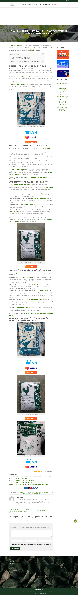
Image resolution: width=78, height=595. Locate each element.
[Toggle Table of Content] (42, 54)
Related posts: (14, 62)
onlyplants (29, 493)
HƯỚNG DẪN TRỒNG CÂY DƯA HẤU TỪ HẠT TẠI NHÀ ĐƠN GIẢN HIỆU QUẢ (63, 84)
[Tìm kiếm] (66, 4)
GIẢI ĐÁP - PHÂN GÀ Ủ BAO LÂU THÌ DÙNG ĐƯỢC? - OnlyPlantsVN (29, 520)
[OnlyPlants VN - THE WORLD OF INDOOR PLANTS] (14, 4)
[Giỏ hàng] (68, 4)
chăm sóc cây (38, 492)
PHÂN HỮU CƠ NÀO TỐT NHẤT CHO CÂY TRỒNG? (22, 482)
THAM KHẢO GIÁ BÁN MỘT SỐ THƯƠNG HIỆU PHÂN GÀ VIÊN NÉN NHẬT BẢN (27, 61)
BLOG (37, 4)
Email (26, 538)
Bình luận (12, 529)
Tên (11, 538)
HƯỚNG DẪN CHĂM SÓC (45, 4)
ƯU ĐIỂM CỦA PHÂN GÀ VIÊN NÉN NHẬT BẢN (20, 58)
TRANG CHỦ (23, 4)
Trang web (41, 538)
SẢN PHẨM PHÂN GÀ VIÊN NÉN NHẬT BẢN (19, 56)
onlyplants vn (33, 493)
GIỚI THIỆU (29, 4)
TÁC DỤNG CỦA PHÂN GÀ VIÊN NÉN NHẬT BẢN (20, 57)
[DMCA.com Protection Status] (39, 589)
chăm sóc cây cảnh (45, 492)
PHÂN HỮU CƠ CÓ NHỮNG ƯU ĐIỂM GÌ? (19, 478)
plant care (38, 493)
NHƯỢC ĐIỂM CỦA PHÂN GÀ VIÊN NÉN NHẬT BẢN (21, 60)
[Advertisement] (39, 16)
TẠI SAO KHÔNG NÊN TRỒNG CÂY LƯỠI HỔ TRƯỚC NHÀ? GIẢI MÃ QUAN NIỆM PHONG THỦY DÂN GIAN (62, 90)
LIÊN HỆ (53, 4)
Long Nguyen (45, 37)
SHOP (33, 4)
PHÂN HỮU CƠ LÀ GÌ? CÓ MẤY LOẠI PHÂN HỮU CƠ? (22, 480)
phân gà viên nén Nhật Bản (31, 204)
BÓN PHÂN (20, 492)
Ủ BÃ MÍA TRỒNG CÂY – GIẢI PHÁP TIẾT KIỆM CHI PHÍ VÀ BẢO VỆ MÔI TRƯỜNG (29, 484)
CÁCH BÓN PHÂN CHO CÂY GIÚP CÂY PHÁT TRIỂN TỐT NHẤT (62, 109)
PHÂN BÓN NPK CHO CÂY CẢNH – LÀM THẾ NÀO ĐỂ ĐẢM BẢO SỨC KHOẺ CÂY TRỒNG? (31, 476)
